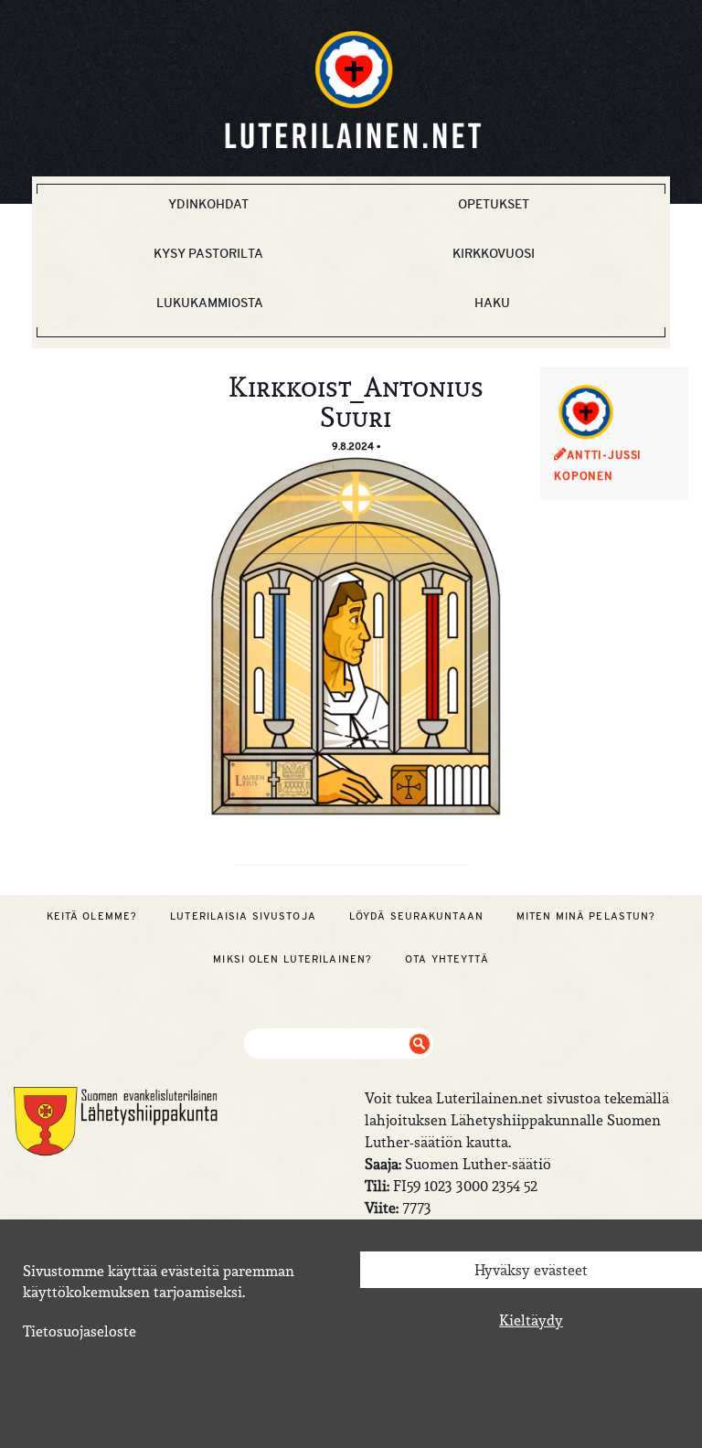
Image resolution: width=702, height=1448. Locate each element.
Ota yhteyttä (446, 959)
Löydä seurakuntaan (416, 916)
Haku (492, 302)
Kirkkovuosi (493, 253)
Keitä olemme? (92, 916)
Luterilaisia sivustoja (243, 916)
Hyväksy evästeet (531, 1270)
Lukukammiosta (209, 302)
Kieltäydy (531, 1320)
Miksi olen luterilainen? (292, 959)
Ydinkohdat (208, 204)
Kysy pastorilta (208, 253)
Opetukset (493, 204)
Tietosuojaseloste (79, 1331)
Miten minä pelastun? (585, 916)
